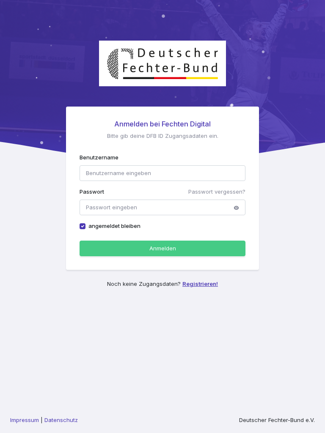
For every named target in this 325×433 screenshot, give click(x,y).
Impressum (24, 420)
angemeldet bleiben (114, 225)
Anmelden (162, 248)
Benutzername (99, 157)
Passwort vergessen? (216, 191)
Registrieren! (200, 283)
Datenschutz (61, 420)
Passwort (92, 191)
